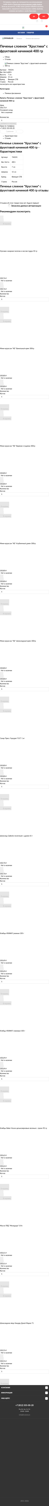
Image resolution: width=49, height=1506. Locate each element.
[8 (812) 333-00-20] (2, 27)
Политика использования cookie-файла (27, 4)
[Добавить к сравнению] (2, 220)
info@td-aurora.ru (24, 1414)
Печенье (19, 38)
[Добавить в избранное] (1, 217)
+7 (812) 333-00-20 (7, 128)
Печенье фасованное (32, 38)
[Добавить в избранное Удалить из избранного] (19, 131)
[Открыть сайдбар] (2, 16)
